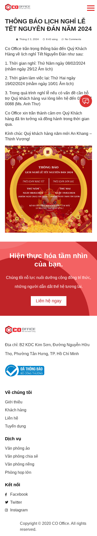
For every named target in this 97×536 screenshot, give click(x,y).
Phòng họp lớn (18, 472)
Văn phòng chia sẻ (21, 456)
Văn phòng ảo (17, 448)
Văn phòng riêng (19, 464)
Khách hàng (15, 410)
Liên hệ (11, 418)
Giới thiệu (13, 402)
